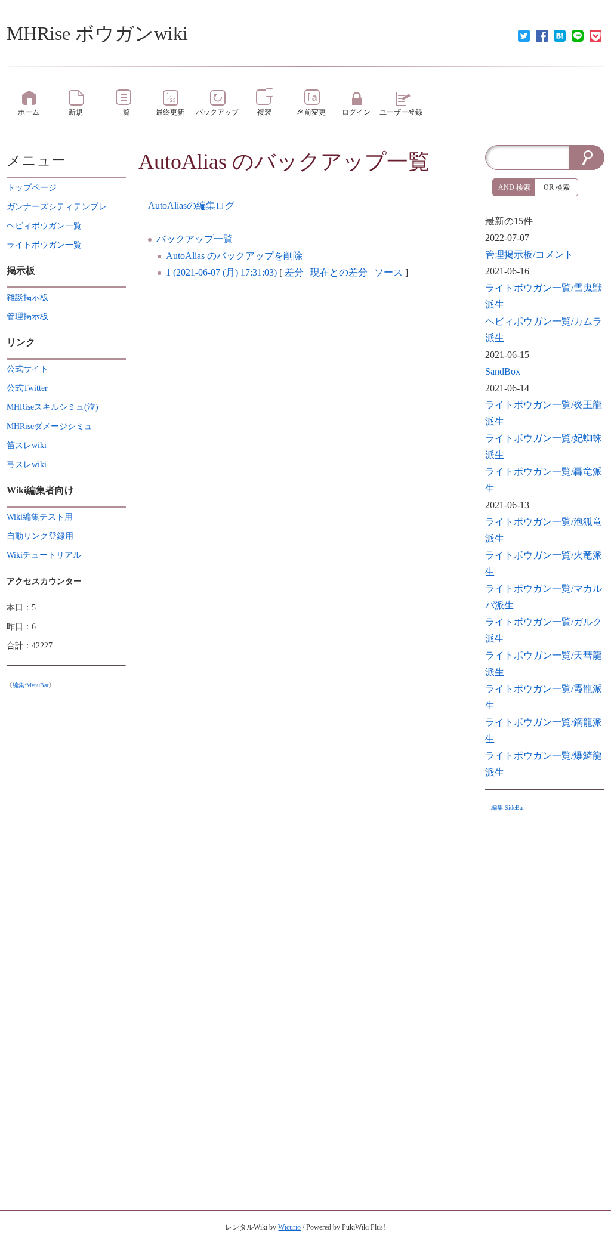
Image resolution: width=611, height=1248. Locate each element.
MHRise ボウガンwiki (97, 33)
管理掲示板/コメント (529, 254)
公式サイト (27, 368)
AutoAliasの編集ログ (191, 205)
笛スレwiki (27, 445)
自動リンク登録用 (40, 536)
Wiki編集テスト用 (40, 516)
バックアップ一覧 (194, 239)
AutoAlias (182, 162)
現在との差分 (339, 272)
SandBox (502, 371)
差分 (294, 272)
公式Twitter (27, 388)
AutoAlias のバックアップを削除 (234, 256)
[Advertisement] (544, 994)
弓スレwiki (27, 464)
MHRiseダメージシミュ (49, 426)
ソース (388, 272)
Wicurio (289, 1227)
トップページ (32, 187)
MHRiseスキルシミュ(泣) (52, 407)
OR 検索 (557, 187)
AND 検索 (514, 187)
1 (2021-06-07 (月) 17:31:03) (221, 272)
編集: (30, 685)
